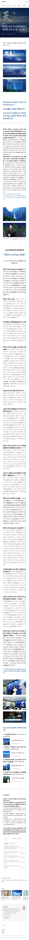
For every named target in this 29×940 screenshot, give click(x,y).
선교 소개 (3, 5)
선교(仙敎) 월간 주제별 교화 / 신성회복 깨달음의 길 (11, 866)
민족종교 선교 (4, 937)
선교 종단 (19, 5)
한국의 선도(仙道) (5, 932)
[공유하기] (7, 838)
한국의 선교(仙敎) (5, 930)
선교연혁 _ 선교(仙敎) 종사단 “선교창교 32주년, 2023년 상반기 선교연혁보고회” (11, 861)
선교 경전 (24, 5)
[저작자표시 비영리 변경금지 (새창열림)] (19, 838)
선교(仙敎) (6, 843)
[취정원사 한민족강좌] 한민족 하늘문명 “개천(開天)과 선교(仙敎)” (11, 852)
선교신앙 (3, 1)
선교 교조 (8, 5)
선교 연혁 (14, 5)
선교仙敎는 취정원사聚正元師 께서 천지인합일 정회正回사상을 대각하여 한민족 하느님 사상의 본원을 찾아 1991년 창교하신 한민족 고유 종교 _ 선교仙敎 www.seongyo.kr (11, 911)
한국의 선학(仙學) (5, 935)
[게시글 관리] (9, 838)
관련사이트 (3, 925)
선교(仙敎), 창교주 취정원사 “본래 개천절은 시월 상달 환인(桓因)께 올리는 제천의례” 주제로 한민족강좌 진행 (11, 847)
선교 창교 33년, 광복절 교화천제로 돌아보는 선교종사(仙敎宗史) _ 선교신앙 (11, 856)
